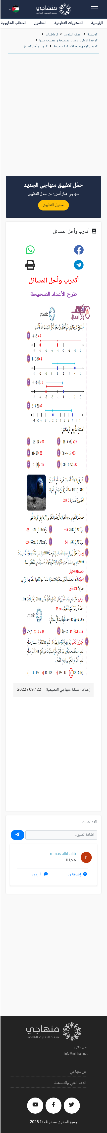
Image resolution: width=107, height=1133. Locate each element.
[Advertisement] (53, 116)
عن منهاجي (78, 1072)
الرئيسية (97, 23)
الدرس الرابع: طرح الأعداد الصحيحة (75, 47)
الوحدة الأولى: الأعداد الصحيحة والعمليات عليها (68, 41)
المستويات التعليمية (68, 23)
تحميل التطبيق (53, 205)
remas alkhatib (63, 854)
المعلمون (40, 23)
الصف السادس (72, 35)
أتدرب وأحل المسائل (35, 47)
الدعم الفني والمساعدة (70, 1083)
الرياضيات (52, 35)
